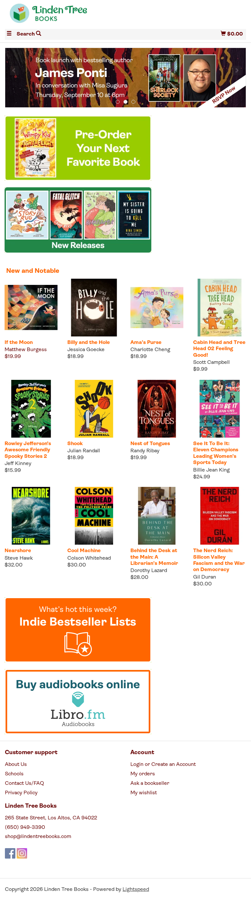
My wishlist (143, 793)
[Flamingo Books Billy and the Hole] (93, 307)
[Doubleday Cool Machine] (93, 516)
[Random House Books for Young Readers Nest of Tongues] (156, 409)
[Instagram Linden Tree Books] (22, 853)
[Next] (236, 70)
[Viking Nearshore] (31, 516)
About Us (16, 764)
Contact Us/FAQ (24, 783)
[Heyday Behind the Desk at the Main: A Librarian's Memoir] (156, 516)
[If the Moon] (31, 307)
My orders (142, 774)
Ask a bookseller (149, 783)
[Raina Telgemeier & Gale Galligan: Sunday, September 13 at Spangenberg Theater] (125, 78)
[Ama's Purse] (156, 307)
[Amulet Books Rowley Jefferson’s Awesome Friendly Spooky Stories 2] (31, 409)
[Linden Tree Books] (65, 16)
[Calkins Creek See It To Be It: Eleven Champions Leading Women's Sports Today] (219, 409)
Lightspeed (136, 889)
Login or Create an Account (163, 764)
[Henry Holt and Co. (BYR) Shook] (93, 409)
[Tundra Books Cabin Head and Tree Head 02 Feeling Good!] (219, 307)
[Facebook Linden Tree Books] (10, 853)
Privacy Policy (21, 793)
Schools (14, 774)
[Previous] (14, 70)
